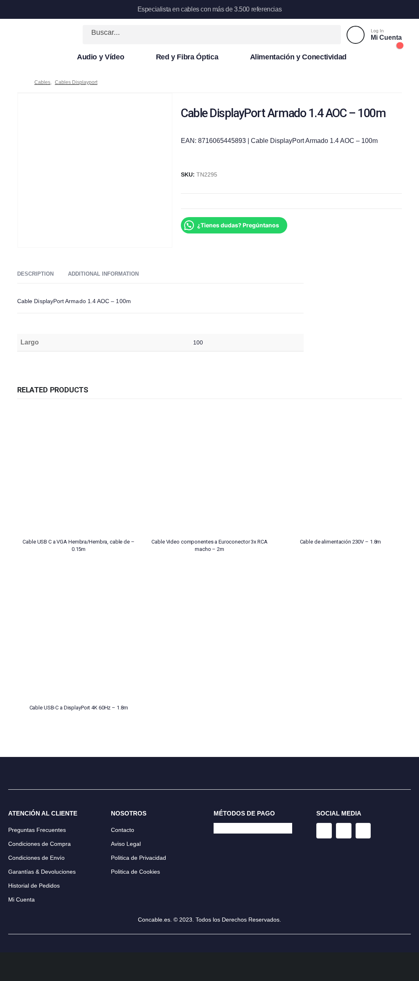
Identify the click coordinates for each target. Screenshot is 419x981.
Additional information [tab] (103, 274)
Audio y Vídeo (100, 57)
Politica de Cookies (135, 871)
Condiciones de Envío (36, 857)
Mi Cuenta (21, 899)
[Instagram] (324, 830)
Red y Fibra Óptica (187, 57)
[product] (78, 470)
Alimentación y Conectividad (298, 57)
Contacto (122, 830)
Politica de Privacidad (138, 857)
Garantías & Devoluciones (42, 871)
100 (198, 342)
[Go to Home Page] (20, 82)
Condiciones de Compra (39, 844)
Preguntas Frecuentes (37, 830)
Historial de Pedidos (34, 885)
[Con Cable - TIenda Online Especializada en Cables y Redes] (44, 35)
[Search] (325, 34)
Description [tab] (35, 274)
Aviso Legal (126, 844)
